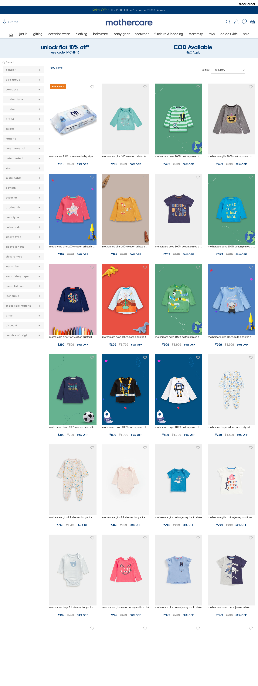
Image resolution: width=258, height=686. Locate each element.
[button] (92, 86)
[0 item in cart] (252, 22)
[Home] (11, 34)
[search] (228, 22)
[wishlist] (244, 22)
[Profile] (236, 22)
